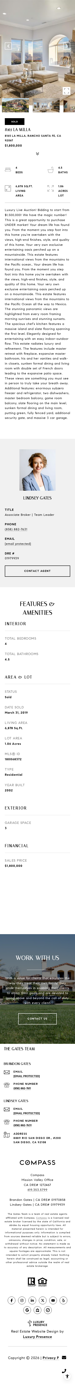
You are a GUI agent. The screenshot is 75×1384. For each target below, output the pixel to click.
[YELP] (63, 1300)
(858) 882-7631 (16, 529)
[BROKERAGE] (48, 1310)
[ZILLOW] (37, 1310)
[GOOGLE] (27, 1310)
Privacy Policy (55, 1358)
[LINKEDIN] (32, 1300)
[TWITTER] (43, 1300)
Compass (41, 1217)
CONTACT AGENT (37, 571)
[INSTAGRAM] (22, 1300)
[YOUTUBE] (53, 1300)
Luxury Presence (37, 1337)
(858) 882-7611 (22, 1088)
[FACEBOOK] (11, 1300)
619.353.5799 (38, 1190)
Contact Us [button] (38, 1018)
